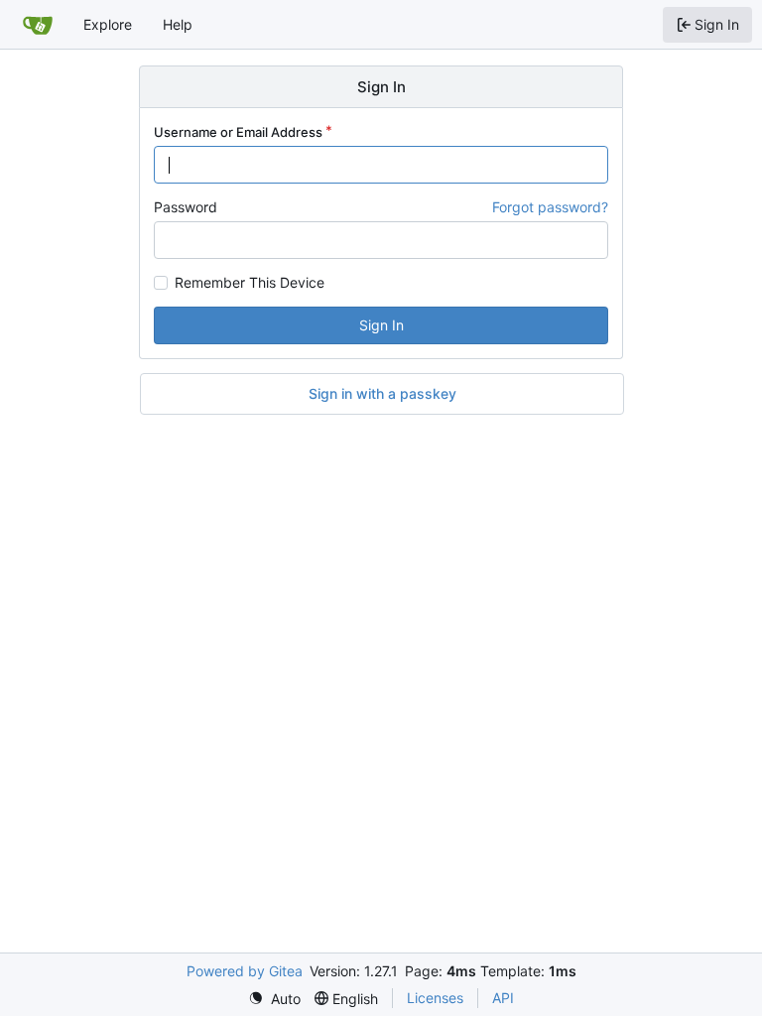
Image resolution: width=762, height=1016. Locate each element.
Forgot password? (550, 206)
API (503, 997)
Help (177, 24)
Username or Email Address (238, 132)
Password (185, 206)
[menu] (274, 998)
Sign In (381, 325)
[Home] (37, 25)
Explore (107, 24)
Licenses (435, 997)
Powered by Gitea (245, 970)
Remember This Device (249, 283)
